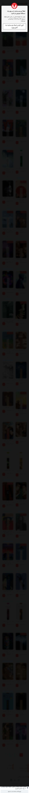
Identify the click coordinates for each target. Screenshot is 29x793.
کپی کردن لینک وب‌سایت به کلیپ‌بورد (14, 26)
